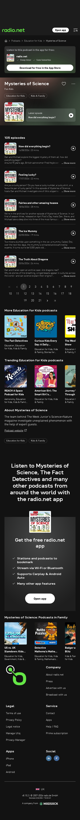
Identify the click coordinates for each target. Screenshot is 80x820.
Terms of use (13, 713)
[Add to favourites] (64, 84)
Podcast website (13, 430)
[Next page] (47, 301)
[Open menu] (75, 30)
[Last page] (55, 301)
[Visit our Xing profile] (56, 758)
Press (49, 681)
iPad (8, 765)
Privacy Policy (14, 720)
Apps (49, 720)
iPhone (10, 758)
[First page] (9, 287)
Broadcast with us (56, 695)
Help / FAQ (52, 726)
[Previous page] (17, 287)
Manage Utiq (13, 733)
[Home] (5, 40)
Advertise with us (56, 688)
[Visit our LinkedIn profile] (48, 758)
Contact (50, 713)
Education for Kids (15, 96)
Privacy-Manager (15, 740)
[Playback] (71, 115)
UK (42, 789)
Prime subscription (57, 733)
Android (10, 772)
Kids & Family (38, 96)
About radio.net (55, 674)
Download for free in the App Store (40, 68)
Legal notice (13, 726)
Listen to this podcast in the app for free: (31, 50)
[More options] (73, 84)
